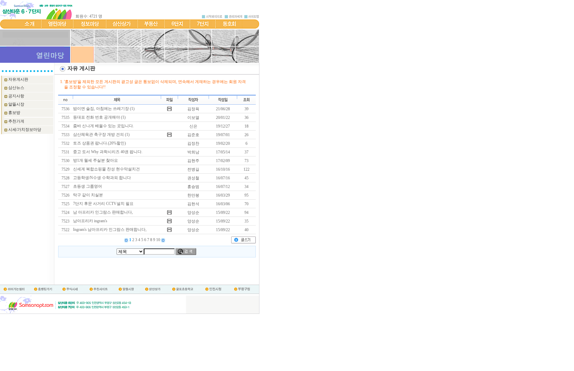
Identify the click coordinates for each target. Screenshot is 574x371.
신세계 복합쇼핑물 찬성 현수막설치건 (106, 169)
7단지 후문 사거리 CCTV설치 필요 (103, 203)
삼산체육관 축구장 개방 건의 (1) (101, 134)
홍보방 (14, 112)
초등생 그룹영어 (87, 186)
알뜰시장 (16, 104)
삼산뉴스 (16, 87)
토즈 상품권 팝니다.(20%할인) (99, 143)
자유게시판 (18, 79)
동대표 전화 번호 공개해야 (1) (99, 117)
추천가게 (16, 121)
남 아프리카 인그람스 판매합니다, (103, 212)
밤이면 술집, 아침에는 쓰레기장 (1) (104, 108)
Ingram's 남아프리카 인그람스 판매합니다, (109, 229)
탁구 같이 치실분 (88, 195)
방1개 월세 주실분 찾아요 (95, 160)
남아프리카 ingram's (90, 221)
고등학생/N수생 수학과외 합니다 (102, 177)
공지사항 (16, 96)
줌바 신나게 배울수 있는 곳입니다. (103, 126)
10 (158, 239)
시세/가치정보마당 (24, 129)
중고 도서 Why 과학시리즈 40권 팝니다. (108, 151)
